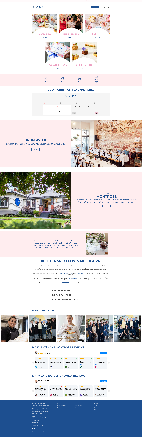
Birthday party (78, 409)
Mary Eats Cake (41, 431)
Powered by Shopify (35, 432)
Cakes (95, 405)
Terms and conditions (60, 405)
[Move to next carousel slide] (109, 243)
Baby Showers (78, 405)
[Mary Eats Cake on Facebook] (33, 429)
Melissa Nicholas (56, 394)
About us (57, 403)
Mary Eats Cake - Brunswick (43, 380)
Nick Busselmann (86, 394)
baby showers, (69, 273)
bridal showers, (62, 273)
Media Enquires (59, 411)
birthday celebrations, (80, 273)
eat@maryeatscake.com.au (41, 419)
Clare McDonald (71, 394)
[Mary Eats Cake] (38, 7)
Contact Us (58, 407)
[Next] (91, 1)
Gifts (95, 409)
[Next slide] (108, 310)
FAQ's (56, 409)
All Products (97, 403)
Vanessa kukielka (101, 394)
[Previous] (51, 1)
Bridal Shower (78, 407)
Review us (104, 352)
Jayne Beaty (40, 394)
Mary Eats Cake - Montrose (43, 352)
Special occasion (79, 411)
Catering (96, 407)
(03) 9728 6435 (36, 420)
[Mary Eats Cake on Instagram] (34, 429)
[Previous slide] (105, 310)
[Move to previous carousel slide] (32, 243)
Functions (77, 403)
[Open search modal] (104, 7)
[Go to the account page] (107, 7)
